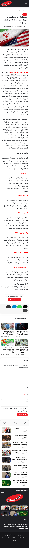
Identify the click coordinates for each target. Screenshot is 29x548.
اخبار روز (19, 11)
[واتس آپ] (19, 306)
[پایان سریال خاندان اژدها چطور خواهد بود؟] (6, 468)
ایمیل (26, 395)
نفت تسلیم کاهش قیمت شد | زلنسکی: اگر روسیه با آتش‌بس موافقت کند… (22, 333)
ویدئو (3, 538)
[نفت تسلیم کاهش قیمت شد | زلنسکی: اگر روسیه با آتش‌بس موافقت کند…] (21, 326)
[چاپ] (25, 310)
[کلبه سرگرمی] (6, 3)
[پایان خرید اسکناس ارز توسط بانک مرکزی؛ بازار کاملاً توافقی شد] (7, 326)
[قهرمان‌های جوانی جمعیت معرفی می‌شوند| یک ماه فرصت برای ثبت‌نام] (6, 483)
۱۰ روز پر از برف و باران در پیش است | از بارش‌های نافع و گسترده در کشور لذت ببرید (7, 350)
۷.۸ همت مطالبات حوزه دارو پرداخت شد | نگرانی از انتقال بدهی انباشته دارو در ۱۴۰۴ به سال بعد (21, 350)
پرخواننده (15, 423)
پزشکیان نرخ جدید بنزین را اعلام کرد (20, 429)
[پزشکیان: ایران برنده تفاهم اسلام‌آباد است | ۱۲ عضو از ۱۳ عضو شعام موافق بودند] (6, 460)
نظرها (4, 423)
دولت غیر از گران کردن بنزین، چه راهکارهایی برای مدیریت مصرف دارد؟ (19, 444)
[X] (25, 306)
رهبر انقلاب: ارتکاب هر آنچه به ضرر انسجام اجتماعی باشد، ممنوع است (19, 474)
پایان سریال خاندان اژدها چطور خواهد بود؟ (20, 466)
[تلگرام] (14, 306)
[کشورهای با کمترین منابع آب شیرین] (6, 438)
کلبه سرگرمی (24, 11)
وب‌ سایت (26, 402)
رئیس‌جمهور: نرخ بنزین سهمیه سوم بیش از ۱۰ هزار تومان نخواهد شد (19, 451)
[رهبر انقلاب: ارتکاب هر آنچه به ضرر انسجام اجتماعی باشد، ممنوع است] (6, 475)
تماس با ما (19, 538)
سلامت (14, 540)
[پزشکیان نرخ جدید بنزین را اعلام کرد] (6, 430)
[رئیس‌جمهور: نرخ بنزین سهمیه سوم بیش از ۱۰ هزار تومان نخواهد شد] (6, 453)
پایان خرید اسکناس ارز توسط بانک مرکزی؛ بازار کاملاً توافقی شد (8, 333)
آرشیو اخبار (24, 538)
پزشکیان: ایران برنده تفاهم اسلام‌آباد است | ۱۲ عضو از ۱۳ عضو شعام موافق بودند (19, 459)
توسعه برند (21, 528)
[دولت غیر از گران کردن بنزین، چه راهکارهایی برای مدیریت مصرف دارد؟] (6, 445)
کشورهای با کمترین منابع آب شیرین (21, 436)
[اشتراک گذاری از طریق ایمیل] (8, 306)
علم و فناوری (12, 538)
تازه (25, 423)
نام (27, 388)
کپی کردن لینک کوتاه (14, 300)
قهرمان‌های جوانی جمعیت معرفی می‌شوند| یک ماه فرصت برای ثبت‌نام (19, 482)
